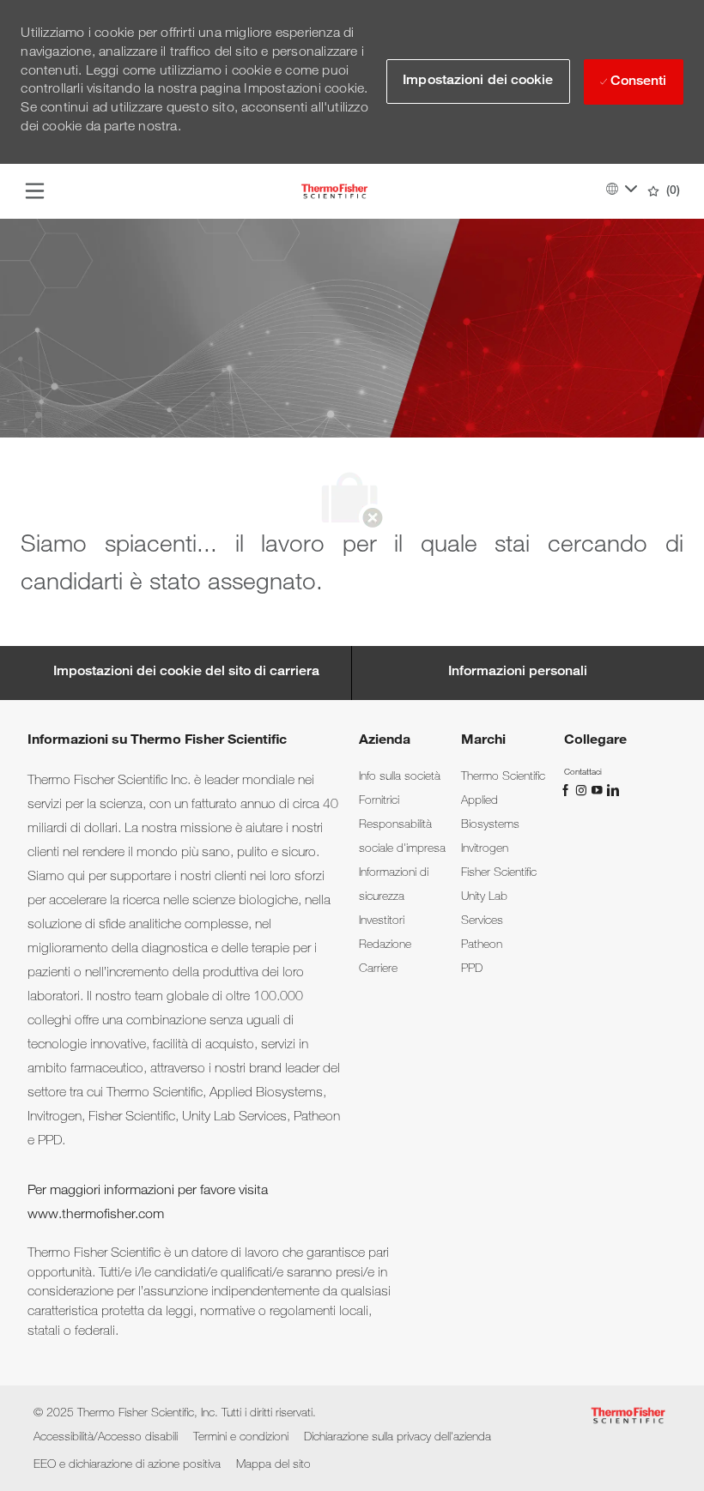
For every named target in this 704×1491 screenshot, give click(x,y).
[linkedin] (612, 791)
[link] (399, 777)
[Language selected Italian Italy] (621, 189)
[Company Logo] (334, 192)
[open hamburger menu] (35, 191)
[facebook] (567, 791)
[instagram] (583, 791)
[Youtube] (598, 791)
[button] (477, 81)
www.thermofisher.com (95, 1215)
